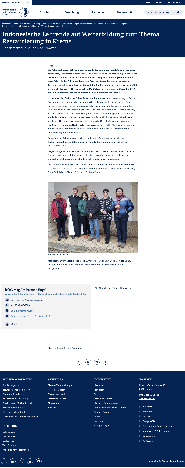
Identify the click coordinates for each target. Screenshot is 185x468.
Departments (67, 23)
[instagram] (30, 461)
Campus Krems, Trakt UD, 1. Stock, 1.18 (30, 316)
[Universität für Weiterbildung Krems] (16, 12)
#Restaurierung (63, 348)
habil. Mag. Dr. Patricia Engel (25, 290)
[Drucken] (97, 362)
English (146, 2)
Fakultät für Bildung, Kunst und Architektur (42, 23)
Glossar (158, 3)
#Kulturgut (77, 348)
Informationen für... (12, 2)
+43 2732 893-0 (147, 398)
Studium (45, 12)
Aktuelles (98, 12)
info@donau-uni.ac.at (150, 394)
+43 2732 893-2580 (20, 305)
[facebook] (4, 461)
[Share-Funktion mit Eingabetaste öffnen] (79, 362)
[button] (46, 324)
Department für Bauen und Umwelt (88, 23)
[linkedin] (13, 461)
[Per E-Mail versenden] (88, 362)
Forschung (72, 12)
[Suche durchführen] (178, 12)
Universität (124, 12)
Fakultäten (17, 23)
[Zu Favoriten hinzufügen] (105, 362)
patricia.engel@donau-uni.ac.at (27, 299)
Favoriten (172, 3)
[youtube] (39, 461)
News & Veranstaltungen (115, 23)
